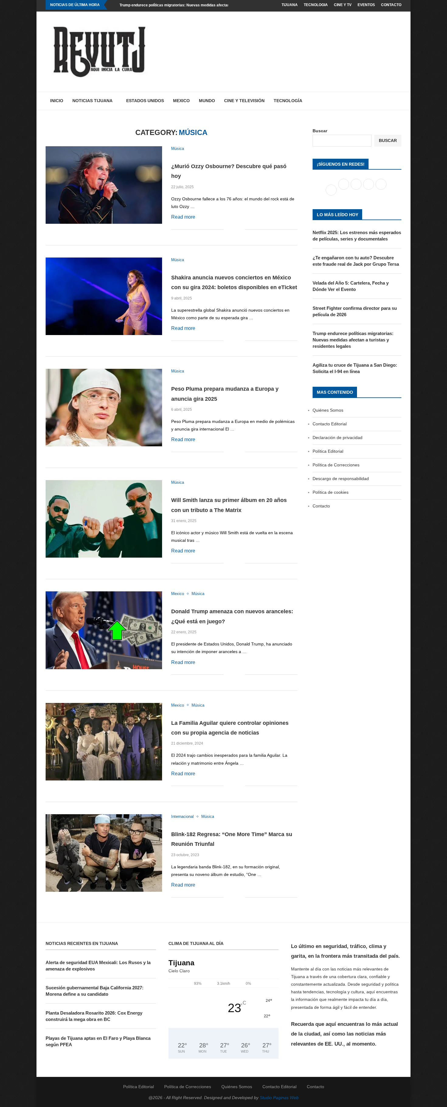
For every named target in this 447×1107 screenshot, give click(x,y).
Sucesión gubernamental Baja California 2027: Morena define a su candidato (95, 991)
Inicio (56, 100)
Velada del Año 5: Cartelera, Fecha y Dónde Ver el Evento (351, 286)
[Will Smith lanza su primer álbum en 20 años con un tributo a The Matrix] (104, 519)
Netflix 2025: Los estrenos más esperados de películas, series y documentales (357, 235)
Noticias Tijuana (92, 100)
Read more (183, 217)
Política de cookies (330, 492)
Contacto (391, 5)
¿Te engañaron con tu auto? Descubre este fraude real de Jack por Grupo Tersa (356, 261)
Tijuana (290, 5)
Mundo (207, 100)
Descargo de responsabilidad (341, 478)
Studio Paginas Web (279, 1097)
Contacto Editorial (330, 423)
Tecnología (288, 100)
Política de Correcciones (336, 464)
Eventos (366, 5)
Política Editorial (328, 451)
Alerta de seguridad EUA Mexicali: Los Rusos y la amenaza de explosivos (98, 965)
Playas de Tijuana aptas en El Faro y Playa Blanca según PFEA (98, 1041)
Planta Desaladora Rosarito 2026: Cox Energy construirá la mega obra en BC (94, 1016)
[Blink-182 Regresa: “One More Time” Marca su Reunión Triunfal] (104, 853)
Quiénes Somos (328, 410)
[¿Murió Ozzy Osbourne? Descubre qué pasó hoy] (104, 185)
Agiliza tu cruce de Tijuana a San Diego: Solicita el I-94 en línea (355, 368)
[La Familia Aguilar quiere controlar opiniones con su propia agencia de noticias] (104, 741)
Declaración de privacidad (337, 437)
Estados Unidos (145, 100)
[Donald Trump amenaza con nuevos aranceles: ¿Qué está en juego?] (104, 630)
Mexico (181, 100)
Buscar (320, 130)
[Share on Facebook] (228, 229)
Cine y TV (343, 5)
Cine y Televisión (244, 100)
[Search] (398, 101)
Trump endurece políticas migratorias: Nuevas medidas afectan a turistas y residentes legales (201, 5)
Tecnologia (316, 5)
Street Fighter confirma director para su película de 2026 (355, 311)
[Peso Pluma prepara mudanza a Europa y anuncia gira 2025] (104, 407)
